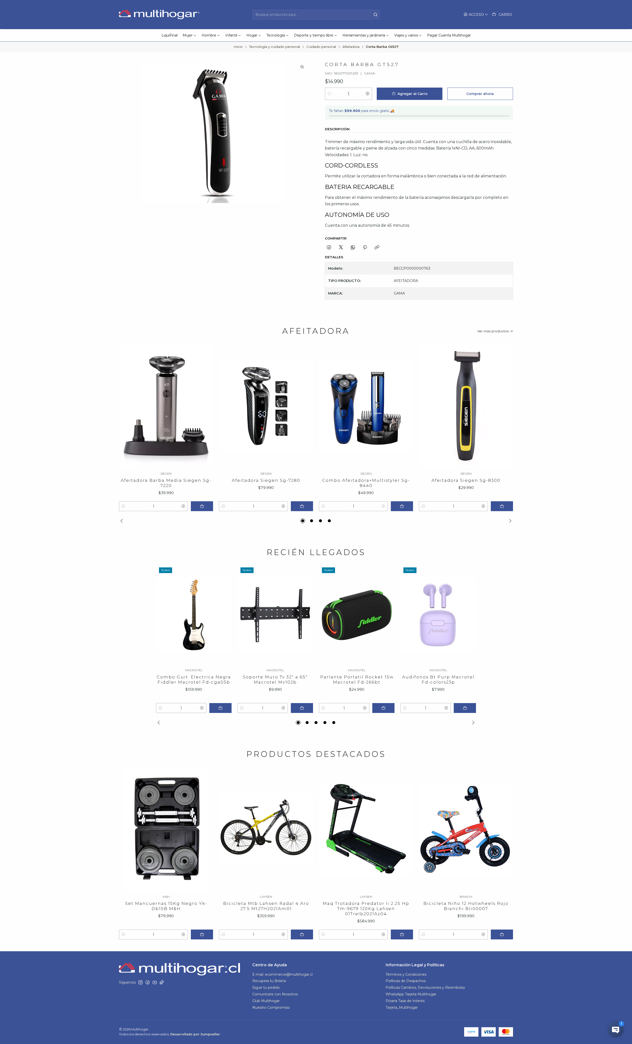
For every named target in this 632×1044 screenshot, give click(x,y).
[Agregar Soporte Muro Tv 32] (302, 708)
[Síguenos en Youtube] (154, 982)
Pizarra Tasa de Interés (405, 1001)
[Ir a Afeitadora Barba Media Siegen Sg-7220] (166, 405)
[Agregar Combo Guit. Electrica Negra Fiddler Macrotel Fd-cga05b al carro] (220, 708)
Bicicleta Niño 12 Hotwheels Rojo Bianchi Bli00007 (466, 906)
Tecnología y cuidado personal (274, 47)
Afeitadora (350, 47)
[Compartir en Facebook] (329, 247)
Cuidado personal (321, 47)
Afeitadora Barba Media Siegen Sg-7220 (166, 483)
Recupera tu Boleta (269, 981)
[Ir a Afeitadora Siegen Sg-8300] (466, 405)
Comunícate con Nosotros (275, 994)
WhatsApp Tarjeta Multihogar (411, 994)
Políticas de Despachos (406, 981)
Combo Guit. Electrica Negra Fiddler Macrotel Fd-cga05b (194, 679)
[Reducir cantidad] (329, 94)
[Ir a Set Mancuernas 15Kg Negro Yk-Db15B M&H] (166, 829)
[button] (303, 521)
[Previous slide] (122, 521)
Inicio (238, 47)
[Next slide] (509, 521)
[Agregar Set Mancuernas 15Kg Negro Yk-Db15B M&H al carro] (202, 934)
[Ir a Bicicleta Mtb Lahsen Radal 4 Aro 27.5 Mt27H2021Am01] (266, 829)
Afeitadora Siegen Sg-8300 (466, 480)
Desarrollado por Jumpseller (195, 1034)
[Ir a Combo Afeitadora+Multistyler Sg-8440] (366, 405)
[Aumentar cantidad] (367, 94)
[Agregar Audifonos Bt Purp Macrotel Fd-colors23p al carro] (465, 708)
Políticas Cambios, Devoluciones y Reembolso (425, 987)
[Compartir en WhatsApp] (353, 247)
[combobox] (316, 14)
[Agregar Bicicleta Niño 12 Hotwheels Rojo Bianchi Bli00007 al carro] (502, 934)
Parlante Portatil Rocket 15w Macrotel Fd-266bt (357, 679)
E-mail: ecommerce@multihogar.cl (282, 974)
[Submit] (375, 14)
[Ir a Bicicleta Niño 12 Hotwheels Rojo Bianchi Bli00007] (466, 829)
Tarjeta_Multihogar (402, 1007)
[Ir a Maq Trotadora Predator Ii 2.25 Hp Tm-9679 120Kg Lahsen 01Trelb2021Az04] (366, 829)
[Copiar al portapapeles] (377, 247)
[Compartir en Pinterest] (365, 247)
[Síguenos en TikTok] (161, 982)
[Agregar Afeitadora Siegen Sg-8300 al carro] (502, 506)
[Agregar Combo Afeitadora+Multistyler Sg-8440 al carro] (402, 506)
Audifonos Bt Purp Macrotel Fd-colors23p (438, 679)
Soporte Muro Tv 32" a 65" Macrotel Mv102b (275, 679)
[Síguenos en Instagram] (140, 982)
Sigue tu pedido (266, 987)
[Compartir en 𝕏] (341, 247)
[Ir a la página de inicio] (160, 14)
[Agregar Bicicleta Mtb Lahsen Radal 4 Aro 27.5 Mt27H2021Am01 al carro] (302, 934)
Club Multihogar (266, 1001)
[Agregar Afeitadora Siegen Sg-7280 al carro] (302, 506)
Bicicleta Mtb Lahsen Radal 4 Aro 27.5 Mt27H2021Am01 (266, 906)
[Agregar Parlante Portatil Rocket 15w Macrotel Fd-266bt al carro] (383, 708)
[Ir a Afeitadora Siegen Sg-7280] (266, 405)
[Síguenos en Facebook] (147, 982)
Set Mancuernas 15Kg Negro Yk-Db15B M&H (166, 906)
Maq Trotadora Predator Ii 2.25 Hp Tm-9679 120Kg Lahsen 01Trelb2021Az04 (366, 908)
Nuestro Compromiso (271, 1007)
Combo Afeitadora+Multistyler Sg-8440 (366, 483)
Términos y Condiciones (406, 974)
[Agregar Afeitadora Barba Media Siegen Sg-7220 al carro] (202, 506)
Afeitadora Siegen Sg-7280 (266, 480)
